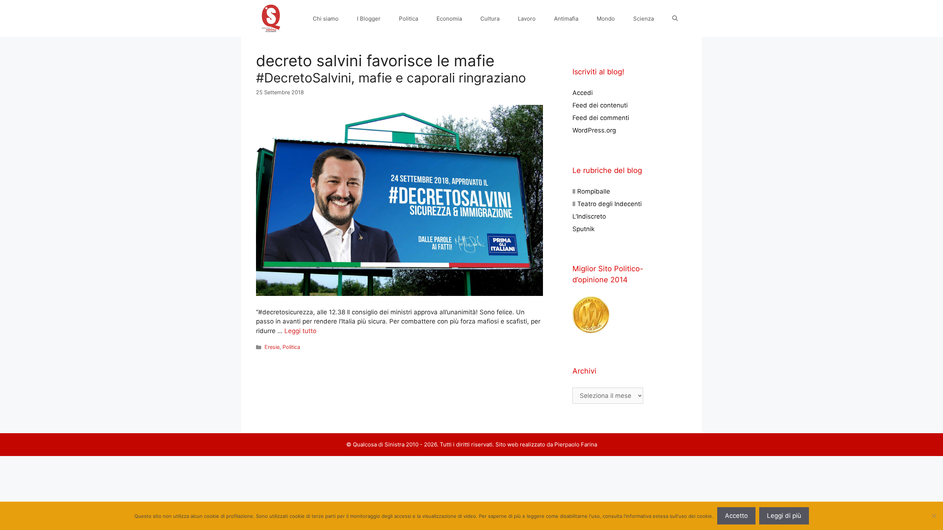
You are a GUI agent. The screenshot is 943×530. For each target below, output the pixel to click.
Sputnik (583, 229)
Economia (449, 18)
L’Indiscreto (589, 216)
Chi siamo (326, 18)
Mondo (606, 18)
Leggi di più (784, 515)
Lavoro (527, 18)
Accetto (736, 515)
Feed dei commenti (600, 117)
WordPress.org (594, 130)
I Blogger (369, 18)
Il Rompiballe (591, 191)
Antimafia (566, 18)
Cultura (489, 18)
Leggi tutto (300, 331)
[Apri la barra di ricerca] (675, 18)
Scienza (643, 18)
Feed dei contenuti (600, 105)
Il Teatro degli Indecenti (607, 204)
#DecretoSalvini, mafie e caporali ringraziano (391, 77)
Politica (408, 18)
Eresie (272, 347)
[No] (933, 515)
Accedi (582, 92)
